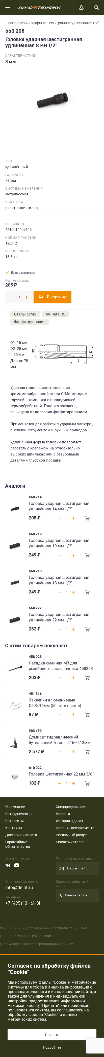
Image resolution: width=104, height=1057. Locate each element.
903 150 (35, 731)
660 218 (35, 571)
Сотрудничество (19, 814)
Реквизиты (14, 821)
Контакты (13, 828)
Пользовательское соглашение (26, 936)
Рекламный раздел (72, 835)
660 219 (35, 534)
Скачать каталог (70, 842)
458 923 (35, 657)
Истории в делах (69, 821)
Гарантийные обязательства (17, 844)
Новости (63, 814)
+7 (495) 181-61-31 (22, 903)
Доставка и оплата (21, 835)
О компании (15, 807)
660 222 (35, 608)
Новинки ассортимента (75, 828)
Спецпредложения (71, 807)
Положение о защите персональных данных (36, 944)
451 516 (35, 694)
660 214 (35, 497)
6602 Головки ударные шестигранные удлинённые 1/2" (53, 23)
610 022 (35, 768)
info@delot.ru (19, 887)
